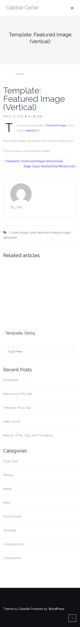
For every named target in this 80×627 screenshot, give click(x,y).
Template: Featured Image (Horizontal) (34, 161)
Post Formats (12, 516)
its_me (37, 116)
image (65, 232)
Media (7, 489)
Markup (8, 475)
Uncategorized (13, 544)
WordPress (56, 609)
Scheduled (10, 380)
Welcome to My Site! (17, 394)
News (20, 74)
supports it (32, 130)
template (10, 238)
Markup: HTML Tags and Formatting (27, 435)
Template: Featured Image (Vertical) (34, 98)
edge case (28, 232)
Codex (14, 232)
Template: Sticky (20, 333)
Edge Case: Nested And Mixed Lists (49, 166)
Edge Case (10, 461)
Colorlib (24, 609)
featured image (56, 125)
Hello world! (11, 421)
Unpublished (12, 558)
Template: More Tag (17, 407)
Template (9, 530)
